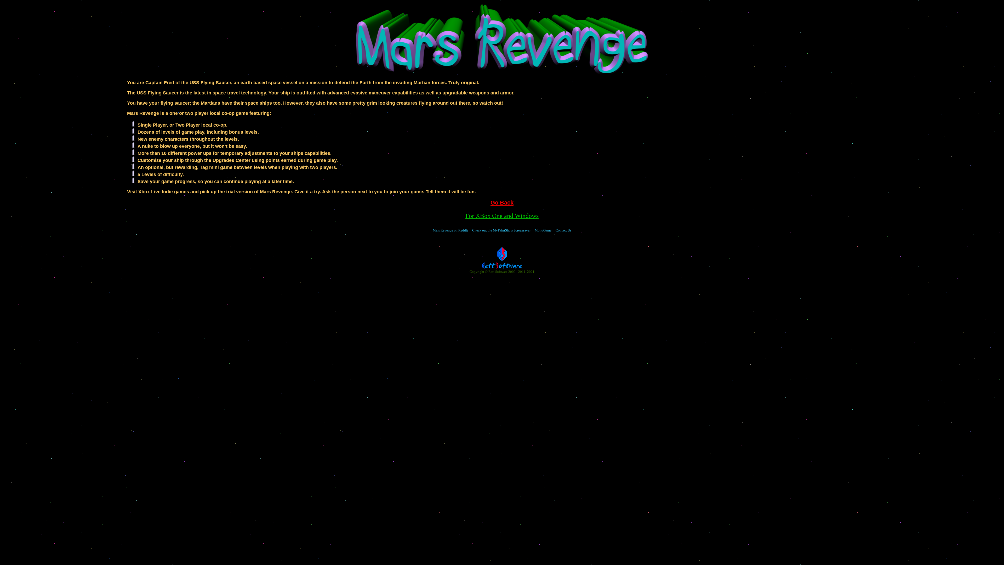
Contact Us (563, 230)
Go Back (502, 202)
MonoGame (543, 230)
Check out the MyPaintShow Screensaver (501, 230)
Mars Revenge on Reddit (450, 230)
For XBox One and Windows (502, 215)
